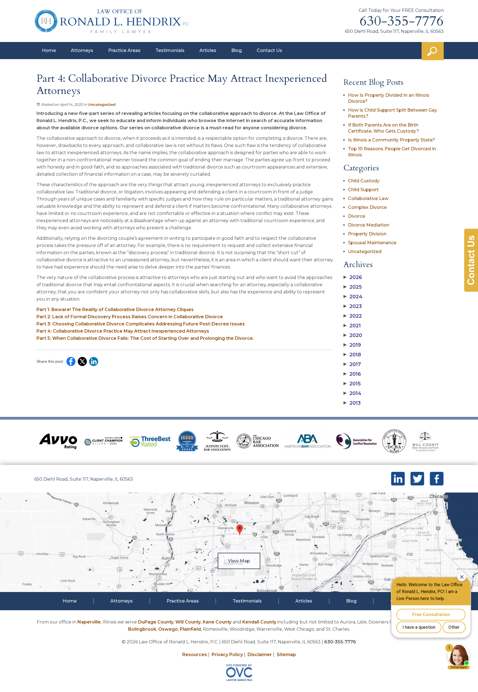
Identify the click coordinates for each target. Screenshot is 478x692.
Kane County (217, 622)
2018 (352, 354)
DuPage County (155, 622)
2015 (352, 383)
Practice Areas (124, 50)
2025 (353, 287)
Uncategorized (101, 104)
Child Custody (364, 180)
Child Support (363, 189)
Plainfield (190, 629)
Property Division (367, 233)
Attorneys (82, 50)
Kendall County (259, 622)
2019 (352, 345)
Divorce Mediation (368, 225)
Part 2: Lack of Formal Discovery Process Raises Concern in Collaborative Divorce (130, 316)
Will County (188, 622)
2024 (353, 296)
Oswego (168, 629)
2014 (352, 393)
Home (49, 50)
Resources (194, 654)
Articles (207, 50)
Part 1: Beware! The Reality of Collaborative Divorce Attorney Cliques (115, 309)
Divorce (356, 216)
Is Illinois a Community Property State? (391, 140)
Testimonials (170, 50)
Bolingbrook (142, 629)
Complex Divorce (367, 207)
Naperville (89, 622)
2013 (352, 403)
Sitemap (286, 654)
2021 (352, 325)
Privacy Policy (227, 654)
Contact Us (269, 50)
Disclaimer (260, 654)
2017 (352, 364)
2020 (353, 335)
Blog (236, 50)
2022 (353, 316)
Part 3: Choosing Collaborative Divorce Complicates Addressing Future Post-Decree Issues (141, 324)
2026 (353, 277)
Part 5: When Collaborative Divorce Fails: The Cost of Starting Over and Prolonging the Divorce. (145, 338)
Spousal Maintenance (372, 242)
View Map (239, 561)
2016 (352, 374)
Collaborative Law (368, 198)
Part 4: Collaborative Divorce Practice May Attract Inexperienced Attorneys (123, 331)
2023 (353, 306)
